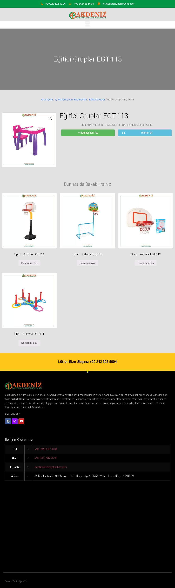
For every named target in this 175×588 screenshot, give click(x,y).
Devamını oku (29, 263)
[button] (87, 23)
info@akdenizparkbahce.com (118, 3)
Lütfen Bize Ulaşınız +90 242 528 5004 (87, 362)
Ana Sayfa (47, 99)
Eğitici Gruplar (97, 99)
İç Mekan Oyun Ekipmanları (71, 99)
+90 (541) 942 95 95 (46, 458)
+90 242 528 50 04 (55, 3)
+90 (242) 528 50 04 (46, 449)
